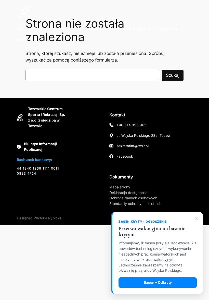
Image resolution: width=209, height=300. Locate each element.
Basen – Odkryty (158, 282)
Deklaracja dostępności (128, 192)
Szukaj (172, 75)
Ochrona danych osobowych (133, 198)
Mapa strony (119, 187)
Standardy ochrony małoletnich (135, 203)
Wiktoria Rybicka (48, 218)
